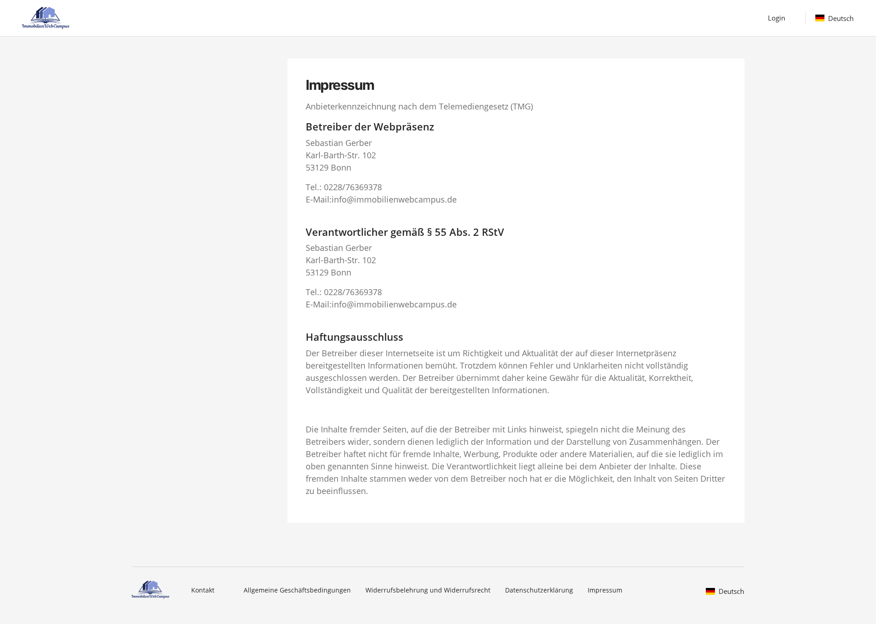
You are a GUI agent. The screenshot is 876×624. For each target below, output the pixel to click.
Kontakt (202, 590)
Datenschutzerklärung (539, 590)
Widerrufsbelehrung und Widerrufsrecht (427, 590)
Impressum (605, 590)
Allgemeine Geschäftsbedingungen (297, 590)
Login (776, 17)
